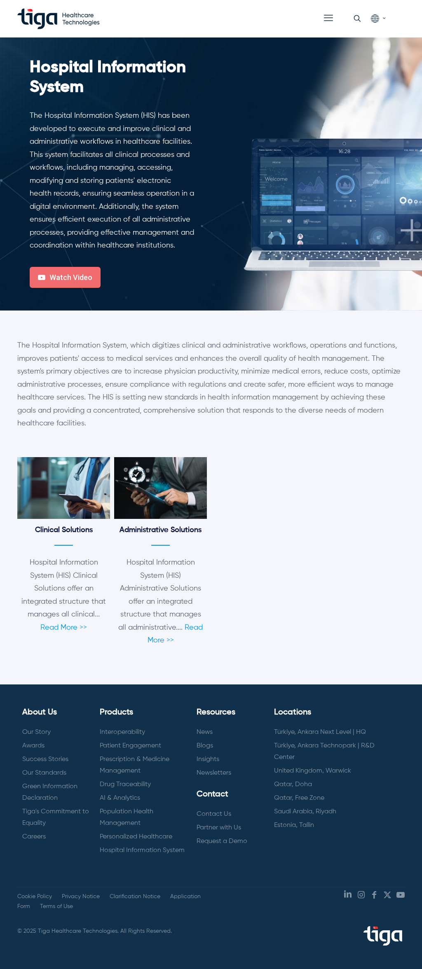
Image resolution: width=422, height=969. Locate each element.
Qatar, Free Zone (299, 798)
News (205, 732)
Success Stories (45, 759)
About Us (39, 712)
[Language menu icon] (378, 19)
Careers (34, 837)
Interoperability (122, 732)
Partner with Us (219, 827)
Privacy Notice (81, 896)
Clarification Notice (135, 896)
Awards (33, 746)
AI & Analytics (120, 798)
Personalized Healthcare (136, 837)
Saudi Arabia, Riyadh (305, 811)
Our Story (36, 732)
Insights (208, 759)
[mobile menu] (328, 19)
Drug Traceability (125, 784)
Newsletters (214, 773)
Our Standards (44, 773)
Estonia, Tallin (294, 825)
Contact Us (214, 814)
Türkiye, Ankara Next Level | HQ (320, 732)
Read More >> (63, 627)
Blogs (205, 746)
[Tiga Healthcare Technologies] (58, 18)
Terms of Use (56, 906)
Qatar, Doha (293, 784)
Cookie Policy (34, 896)
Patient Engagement (130, 746)
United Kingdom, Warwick (312, 771)
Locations (292, 712)
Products (116, 712)
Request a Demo (222, 841)
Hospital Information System (142, 850)
